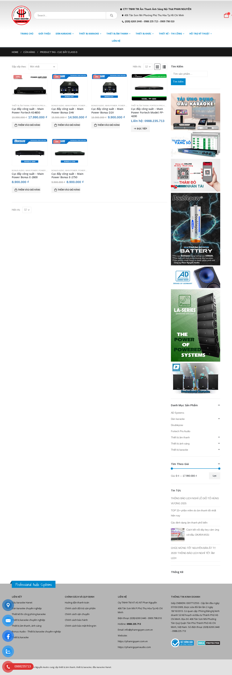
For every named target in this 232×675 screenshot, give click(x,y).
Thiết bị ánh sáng (180, 443)
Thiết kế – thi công (170, 33)
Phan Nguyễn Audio (39, 667)
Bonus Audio (57, 106)
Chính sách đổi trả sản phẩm (80, 608)
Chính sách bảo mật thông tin (80, 625)
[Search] (111, 15)
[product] (149, 87)
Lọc (215, 476)
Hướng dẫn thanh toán (77, 602)
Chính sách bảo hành (76, 620)
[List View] (164, 67)
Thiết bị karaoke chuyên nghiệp (28, 620)
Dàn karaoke (63, 33)
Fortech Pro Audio (40, 106)
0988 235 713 (151, 21)
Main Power (71, 106)
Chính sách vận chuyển (77, 614)
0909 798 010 (167, 21)
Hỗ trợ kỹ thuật (199, 33)
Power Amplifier (86, 106)
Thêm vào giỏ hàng (29, 125)
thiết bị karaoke (84, 667)
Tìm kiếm (178, 81)
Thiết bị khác (143, 33)
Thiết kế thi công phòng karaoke (29, 614)
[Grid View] (157, 67)
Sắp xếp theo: (19, 66)
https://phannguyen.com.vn (133, 641)
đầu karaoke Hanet (102, 667)
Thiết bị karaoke (89, 33)
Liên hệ (116, 40)
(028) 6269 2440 (133, 21)
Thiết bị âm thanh (117, 33)
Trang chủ (26, 33)
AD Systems (177, 412)
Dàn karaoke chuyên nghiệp (27, 608)
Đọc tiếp (142, 128)
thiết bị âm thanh (67, 667)
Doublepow (177, 425)
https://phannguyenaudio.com (134, 647)
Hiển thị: (137, 66)
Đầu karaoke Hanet (22, 602)
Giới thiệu (44, 33)
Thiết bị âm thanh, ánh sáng (26, 625)
